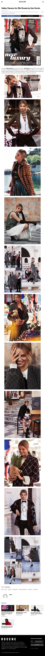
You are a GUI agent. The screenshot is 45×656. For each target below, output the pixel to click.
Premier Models (12, 13)
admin (10, 594)
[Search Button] (43, 1)
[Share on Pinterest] (40, 16)
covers (5, 589)
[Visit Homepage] (22, 2)
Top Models (36, 589)
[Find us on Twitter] (32, 648)
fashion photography (23, 589)
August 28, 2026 (19, 615)
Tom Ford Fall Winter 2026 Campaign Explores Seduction (36, 613)
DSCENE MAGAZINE (20, 610)
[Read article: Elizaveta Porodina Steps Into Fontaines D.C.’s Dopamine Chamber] (7, 608)
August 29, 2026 (4, 616)
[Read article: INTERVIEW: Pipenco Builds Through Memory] (22, 608)
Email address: (32, 641)
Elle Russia (16, 11)
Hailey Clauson (34, 11)
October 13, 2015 (4, 10)
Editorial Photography (9, 11)
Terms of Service (12, 648)
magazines (30, 589)
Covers (3, 11)
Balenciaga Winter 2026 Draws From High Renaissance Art (7, 627)
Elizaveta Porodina (6, 610)
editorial (9, 589)
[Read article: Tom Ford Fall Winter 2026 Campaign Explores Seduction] (37, 608)
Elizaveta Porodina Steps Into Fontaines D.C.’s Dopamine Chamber (7, 613)
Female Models (28, 11)
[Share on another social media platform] (43, 16)
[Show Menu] (2, 1)
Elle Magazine (15, 589)
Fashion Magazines (21, 11)
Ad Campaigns (34, 610)
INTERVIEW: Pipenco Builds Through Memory (21, 613)
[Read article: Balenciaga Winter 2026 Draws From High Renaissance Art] (7, 622)
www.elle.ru (7, 587)
